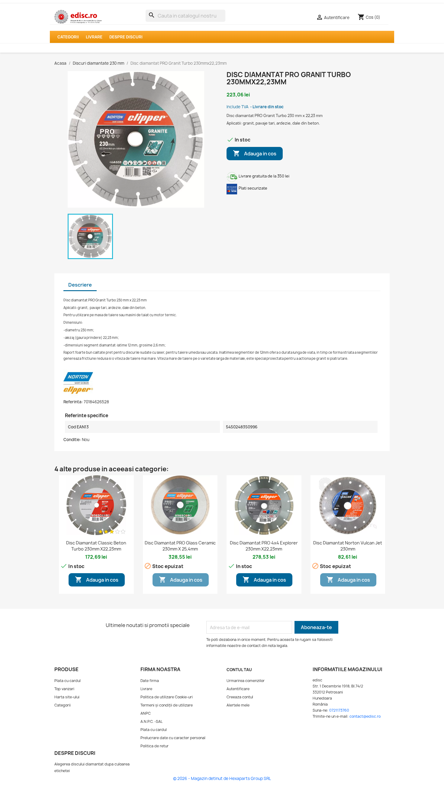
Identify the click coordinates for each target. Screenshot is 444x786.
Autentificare (238, 688)
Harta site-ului (66, 697)
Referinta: (73, 401)
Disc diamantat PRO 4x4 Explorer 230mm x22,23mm (264, 546)
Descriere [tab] (80, 284)
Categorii (68, 37)
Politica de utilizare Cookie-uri (166, 697)
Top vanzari (64, 688)
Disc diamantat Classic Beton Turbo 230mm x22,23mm (96, 546)
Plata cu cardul (67, 680)
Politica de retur (154, 746)
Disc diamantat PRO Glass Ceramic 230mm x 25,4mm (180, 546)
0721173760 (339, 710)
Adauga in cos (254, 153)
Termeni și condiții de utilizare (166, 705)
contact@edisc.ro (365, 716)
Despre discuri (126, 37)
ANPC (145, 713)
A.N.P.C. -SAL (151, 721)
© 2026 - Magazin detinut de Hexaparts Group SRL (222, 778)
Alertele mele (238, 705)
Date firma (149, 680)
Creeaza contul (240, 697)
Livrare (94, 37)
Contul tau (239, 669)
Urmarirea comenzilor (246, 680)
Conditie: (72, 439)
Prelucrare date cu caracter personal (172, 737)
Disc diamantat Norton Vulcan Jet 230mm (347, 546)
